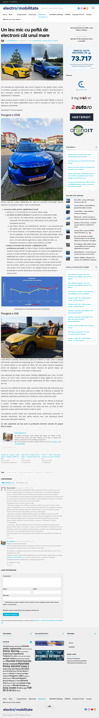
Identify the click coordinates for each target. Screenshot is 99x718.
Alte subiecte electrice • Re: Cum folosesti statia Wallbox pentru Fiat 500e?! (79, 277)
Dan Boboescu (12, 40)
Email (35, 589)
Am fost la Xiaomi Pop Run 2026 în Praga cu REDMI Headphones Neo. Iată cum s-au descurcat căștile (81, 184)
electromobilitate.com (9, 447)
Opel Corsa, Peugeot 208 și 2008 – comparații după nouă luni (30, 456)
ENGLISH (5, 2)
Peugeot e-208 (39, 472)
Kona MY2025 (7, 671)
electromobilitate (20, 444)
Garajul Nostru (22, 14)
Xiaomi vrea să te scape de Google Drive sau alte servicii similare (81, 168)
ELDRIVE (72, 647)
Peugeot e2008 (49, 472)
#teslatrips (18, 646)
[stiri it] (81, 130)
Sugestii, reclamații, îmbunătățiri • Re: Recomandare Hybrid (80, 312)
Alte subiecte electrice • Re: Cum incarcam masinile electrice (79, 333)
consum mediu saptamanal (26, 472)
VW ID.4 (12, 690)
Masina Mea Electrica (50, 40)
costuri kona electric (27, 648)
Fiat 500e (14, 656)
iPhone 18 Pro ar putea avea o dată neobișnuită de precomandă (79, 155)
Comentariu (7, 576)
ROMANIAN (13, 2)
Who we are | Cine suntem (11, 19)
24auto (71, 643)
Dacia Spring (11, 650)
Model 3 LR (6, 673)
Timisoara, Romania (73, 658)
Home (5, 14)
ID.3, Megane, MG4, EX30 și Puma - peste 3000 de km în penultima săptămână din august (85, 246)
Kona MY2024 (22, 669)
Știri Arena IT (71, 147)
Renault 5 (9, 678)
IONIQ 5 (25, 666)
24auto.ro (55, 441)
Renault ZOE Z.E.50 (13, 683)
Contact (89, 14)
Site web (6, 595)
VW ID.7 (19, 690)
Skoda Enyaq (19, 685)
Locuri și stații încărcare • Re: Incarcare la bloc (81, 327)
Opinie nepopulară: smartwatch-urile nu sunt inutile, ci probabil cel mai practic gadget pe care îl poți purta (81, 176)
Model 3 (25, 671)
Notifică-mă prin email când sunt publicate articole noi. (21, 610)
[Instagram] (81, 8)
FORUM (67, 14)
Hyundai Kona (14, 661)
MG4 (21, 671)
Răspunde (9, 538)
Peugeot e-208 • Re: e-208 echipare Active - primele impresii (79, 299)
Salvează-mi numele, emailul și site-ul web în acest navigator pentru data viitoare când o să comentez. (31, 603)
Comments (8, 482)
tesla (27, 685)
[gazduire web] (81, 117)
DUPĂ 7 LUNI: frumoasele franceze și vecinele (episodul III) (51, 456)
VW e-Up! (23, 688)
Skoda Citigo (25, 683)
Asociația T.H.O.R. (78, 14)
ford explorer (27, 656)
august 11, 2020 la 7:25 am (25, 488)
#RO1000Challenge (8, 646)
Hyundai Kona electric (16, 665)
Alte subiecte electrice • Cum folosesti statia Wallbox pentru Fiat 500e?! (80, 293)
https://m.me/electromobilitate (77, 661)
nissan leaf (20, 673)
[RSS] (87, 8)
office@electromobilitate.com (15, 557)
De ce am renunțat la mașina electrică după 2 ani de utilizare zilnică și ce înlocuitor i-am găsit (85, 238)
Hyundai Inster (20, 658)
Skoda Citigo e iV (7, 685)
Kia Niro (12, 669)
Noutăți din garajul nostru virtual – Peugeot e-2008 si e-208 (10, 456)
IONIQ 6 (5, 669)
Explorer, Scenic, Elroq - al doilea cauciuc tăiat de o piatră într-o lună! (85, 225)
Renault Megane (19, 678)
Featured (7, 656)
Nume (5, 589)
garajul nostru (9, 658)
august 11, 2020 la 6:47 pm (25, 541)
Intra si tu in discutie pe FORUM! (77, 267)
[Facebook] (79, 8)
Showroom (32, 14)
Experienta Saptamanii (13, 654)
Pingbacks (22, 482)
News (11, 14)
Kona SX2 (16, 671)
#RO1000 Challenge (56, 14)
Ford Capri (20, 656)
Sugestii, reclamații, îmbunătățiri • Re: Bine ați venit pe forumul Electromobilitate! (80, 319)
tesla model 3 (10, 687)
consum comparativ (11, 472)
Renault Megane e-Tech (11, 681)
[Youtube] (84, 8)
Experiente (41, 14)
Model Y (13, 673)
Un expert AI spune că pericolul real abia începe (81, 162)
